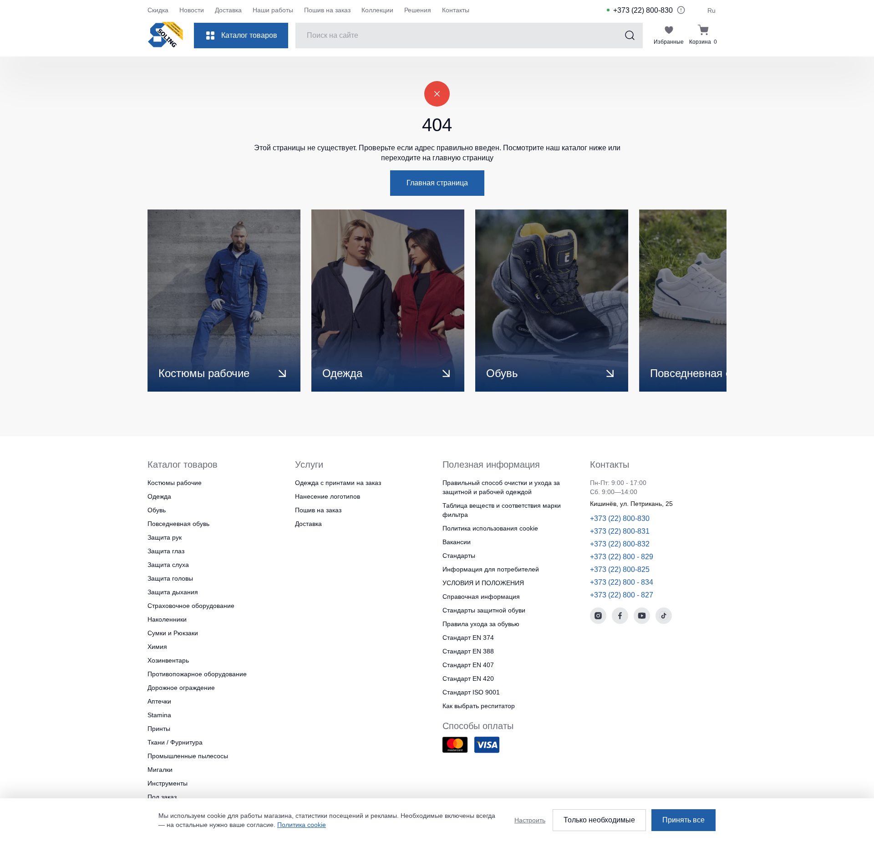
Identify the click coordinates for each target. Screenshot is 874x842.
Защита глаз (165, 551)
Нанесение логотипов (327, 496)
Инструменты (167, 783)
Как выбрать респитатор (478, 705)
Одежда (159, 496)
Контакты (455, 10)
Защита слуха (168, 564)
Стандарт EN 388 (468, 651)
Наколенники (167, 619)
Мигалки (160, 769)
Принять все (683, 820)
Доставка (228, 10)
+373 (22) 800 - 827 (621, 595)
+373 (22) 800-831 (620, 531)
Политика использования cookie (490, 528)
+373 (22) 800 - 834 (621, 582)
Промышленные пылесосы (187, 756)
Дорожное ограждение (181, 687)
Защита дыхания (172, 592)
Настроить (529, 820)
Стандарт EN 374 (468, 637)
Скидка (157, 10)
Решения (417, 10)
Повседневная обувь (178, 523)
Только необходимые (599, 820)
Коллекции (377, 10)
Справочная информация (481, 596)
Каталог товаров (249, 35)
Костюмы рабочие (174, 482)
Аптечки (159, 701)
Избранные (669, 42)
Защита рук (164, 537)
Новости (191, 10)
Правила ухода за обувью (480, 624)
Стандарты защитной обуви (483, 610)
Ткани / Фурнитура (175, 742)
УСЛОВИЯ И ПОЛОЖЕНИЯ (483, 583)
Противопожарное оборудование (197, 674)
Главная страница (437, 183)
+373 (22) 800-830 (643, 10)
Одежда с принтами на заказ (338, 482)
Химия (157, 646)
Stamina (159, 715)
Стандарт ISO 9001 (471, 692)
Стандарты (458, 555)
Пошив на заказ (327, 10)
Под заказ (162, 797)
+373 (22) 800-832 (620, 544)
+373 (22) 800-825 (620, 569)
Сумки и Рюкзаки (172, 633)
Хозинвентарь (168, 660)
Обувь (156, 510)
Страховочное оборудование (190, 605)
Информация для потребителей (490, 569)
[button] (688, 300)
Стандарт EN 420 (468, 678)
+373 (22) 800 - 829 (621, 557)
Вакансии (456, 542)
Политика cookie (301, 824)
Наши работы (273, 10)
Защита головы (170, 578)
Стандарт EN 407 (468, 664)
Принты (158, 728)
